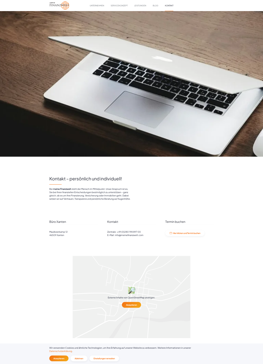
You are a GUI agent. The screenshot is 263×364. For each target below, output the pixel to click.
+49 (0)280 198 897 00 (129, 231)
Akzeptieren (131, 305)
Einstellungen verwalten (104, 358)
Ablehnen (79, 358)
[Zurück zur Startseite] (59, 5)
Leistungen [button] (140, 5)
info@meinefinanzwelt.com (129, 235)
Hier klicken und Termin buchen (186, 233)
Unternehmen (97, 5)
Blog (155, 5)
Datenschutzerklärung (60, 351)
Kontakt (169, 5)
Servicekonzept (119, 5)
